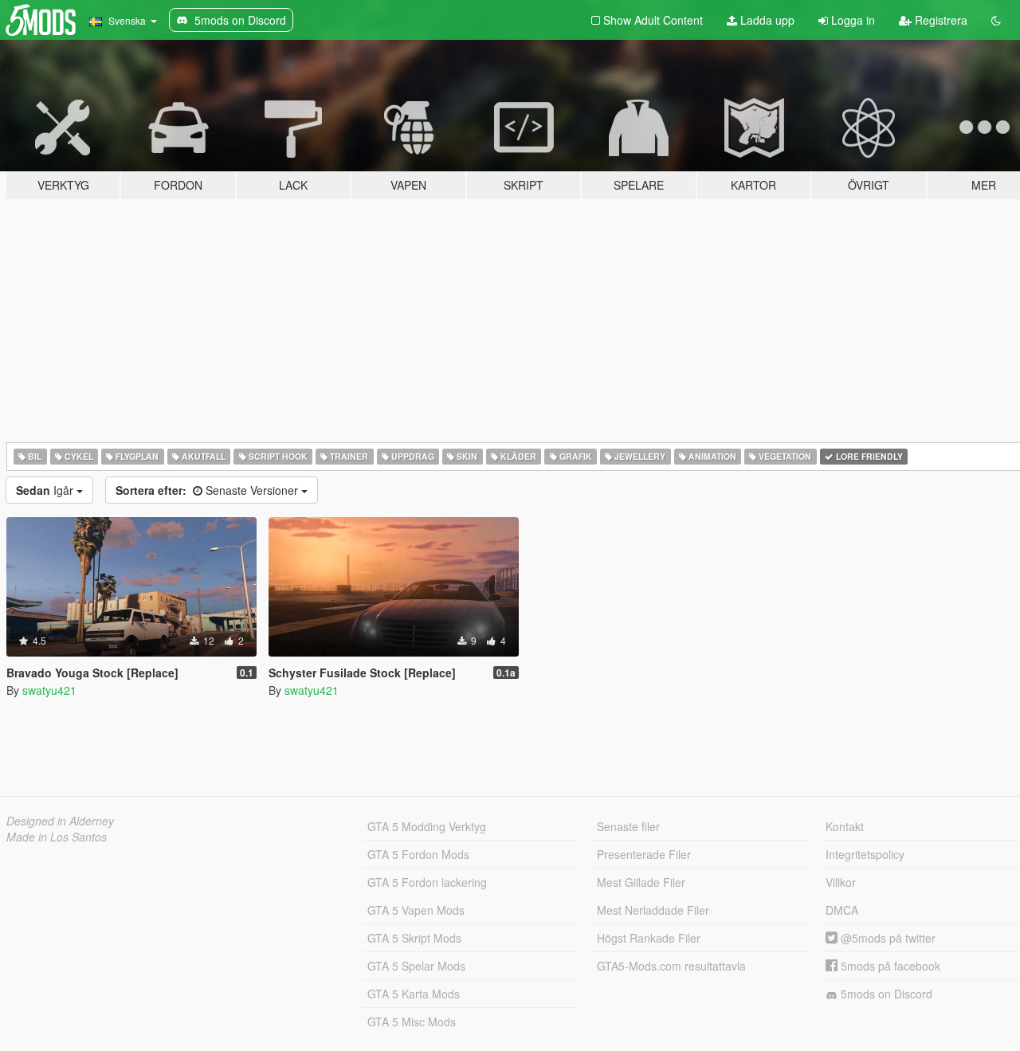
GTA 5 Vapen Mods (416, 910)
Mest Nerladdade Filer (653, 910)
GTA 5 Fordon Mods (418, 854)
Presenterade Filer (644, 854)
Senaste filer (628, 826)
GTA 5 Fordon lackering (427, 882)
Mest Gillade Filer (641, 882)
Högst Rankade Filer (648, 938)
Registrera (939, 20)
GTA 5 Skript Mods (414, 938)
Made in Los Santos (56, 837)
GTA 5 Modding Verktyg (426, 826)
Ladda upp (765, 20)
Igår (46, 490)
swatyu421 (49, 690)
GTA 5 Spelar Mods (416, 966)
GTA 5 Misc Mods (411, 1021)
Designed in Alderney (60, 821)
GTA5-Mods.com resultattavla (671, 966)
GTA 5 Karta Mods (413, 994)
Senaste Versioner (208, 490)
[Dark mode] (996, 20)
